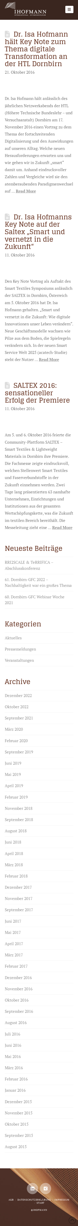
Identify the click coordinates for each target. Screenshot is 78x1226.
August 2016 (16, 1022)
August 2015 (16, 1146)
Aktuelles (13, 637)
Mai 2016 (13, 1056)
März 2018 (14, 864)
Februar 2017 (16, 966)
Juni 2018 (13, 842)
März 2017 (14, 954)
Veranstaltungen (19, 660)
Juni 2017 (13, 921)
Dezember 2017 (18, 887)
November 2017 (18, 898)
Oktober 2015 (16, 1124)
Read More (26, 191)
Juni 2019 (13, 763)
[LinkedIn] (32, 1188)
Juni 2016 (13, 1045)
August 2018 (16, 830)
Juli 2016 (12, 1034)
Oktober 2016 (16, 1000)
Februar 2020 (16, 740)
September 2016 (19, 1011)
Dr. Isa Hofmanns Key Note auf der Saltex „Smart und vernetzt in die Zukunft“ (38, 232)
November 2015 (18, 1112)
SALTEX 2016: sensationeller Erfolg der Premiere (37, 392)
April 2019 (14, 785)
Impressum (61, 1199)
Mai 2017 (13, 932)
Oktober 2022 (16, 706)
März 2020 (14, 729)
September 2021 (19, 718)
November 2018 (18, 808)
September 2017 (19, 909)
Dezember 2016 (18, 977)
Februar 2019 (16, 797)
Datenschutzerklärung (34, 1199)
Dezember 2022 (18, 695)
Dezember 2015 (18, 1101)
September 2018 (19, 819)
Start (41, 1202)
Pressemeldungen (20, 649)
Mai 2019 (13, 774)
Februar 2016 (16, 1079)
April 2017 (14, 943)
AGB (11, 1199)
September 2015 (19, 1135)
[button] (69, 9)
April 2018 (14, 853)
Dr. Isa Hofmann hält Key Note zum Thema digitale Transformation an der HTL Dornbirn (36, 49)
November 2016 (18, 988)
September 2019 (19, 751)
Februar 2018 (16, 876)
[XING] (45, 1188)
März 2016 (14, 1067)
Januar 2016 (15, 1090)
